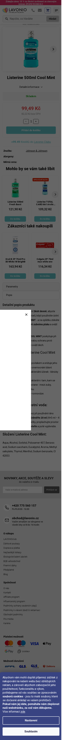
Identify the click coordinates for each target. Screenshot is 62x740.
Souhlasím (31, 731)
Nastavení (31, 720)
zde (22, 711)
